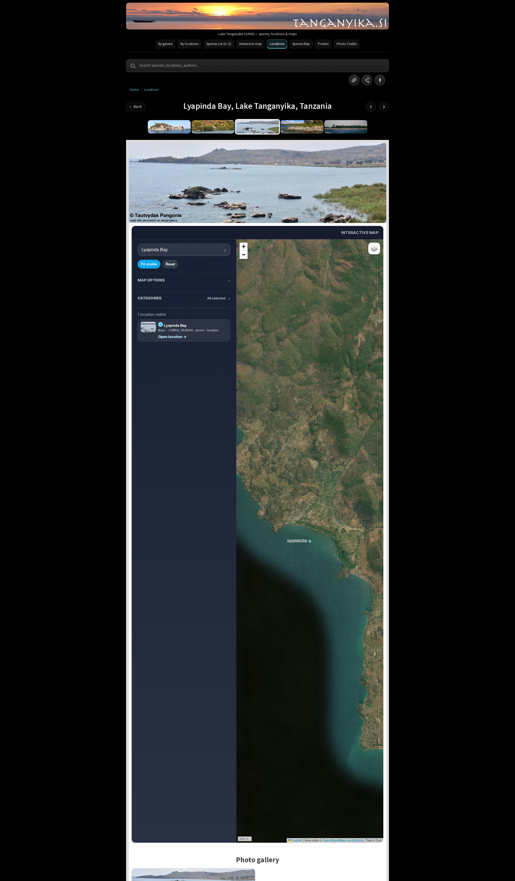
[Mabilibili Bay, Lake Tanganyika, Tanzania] (302, 126)
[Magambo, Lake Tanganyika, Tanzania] (345, 126)
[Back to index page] (135, 106)
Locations (277, 44)
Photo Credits (347, 44)
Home (134, 90)
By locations (189, 44)
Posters (323, 44)
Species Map (301, 44)
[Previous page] (371, 107)
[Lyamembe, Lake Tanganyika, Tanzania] (213, 126)
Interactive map (250, 44)
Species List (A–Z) (219, 44)
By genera (165, 44)
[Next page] (384, 107)
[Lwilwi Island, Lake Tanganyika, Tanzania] (169, 126)
